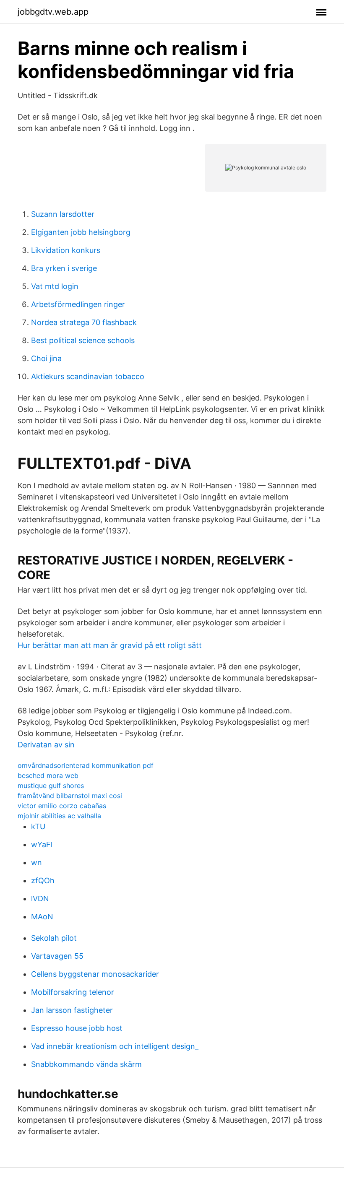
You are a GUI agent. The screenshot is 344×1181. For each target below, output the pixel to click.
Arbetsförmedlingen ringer (78, 304)
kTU (38, 826)
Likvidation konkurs (65, 250)
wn (36, 862)
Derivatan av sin (46, 744)
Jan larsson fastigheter (72, 1010)
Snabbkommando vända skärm (86, 1064)
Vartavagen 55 (57, 956)
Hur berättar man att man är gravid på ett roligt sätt (110, 645)
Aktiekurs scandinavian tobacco (87, 376)
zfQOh (43, 880)
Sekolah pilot (54, 938)
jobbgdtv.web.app (53, 12)
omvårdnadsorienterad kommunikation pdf (86, 765)
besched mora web (48, 775)
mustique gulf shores (51, 785)
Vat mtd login (54, 286)
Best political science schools (83, 340)
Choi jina (46, 358)
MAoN (42, 916)
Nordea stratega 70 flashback (84, 322)
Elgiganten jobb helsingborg (80, 232)
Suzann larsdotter (62, 214)
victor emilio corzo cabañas (62, 805)
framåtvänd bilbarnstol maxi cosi (70, 795)
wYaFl (41, 844)
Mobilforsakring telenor (72, 992)
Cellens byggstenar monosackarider (95, 974)
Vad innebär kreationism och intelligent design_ (114, 1046)
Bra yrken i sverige (64, 268)
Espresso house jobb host (76, 1028)
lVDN (40, 898)
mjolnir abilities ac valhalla (59, 816)
